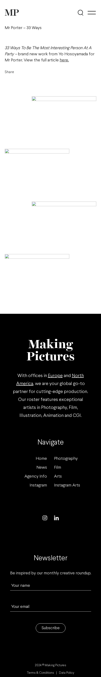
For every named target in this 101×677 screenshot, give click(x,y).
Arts (58, 477)
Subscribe (51, 628)
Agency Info (35, 477)
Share (9, 72)
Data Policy (66, 672)
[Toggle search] (80, 13)
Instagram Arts (67, 485)
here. (64, 60)
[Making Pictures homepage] (12, 12)
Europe (55, 376)
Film (57, 468)
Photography (66, 459)
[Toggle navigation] (92, 12)
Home (41, 459)
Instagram (38, 485)
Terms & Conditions (40, 672)
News (41, 468)
